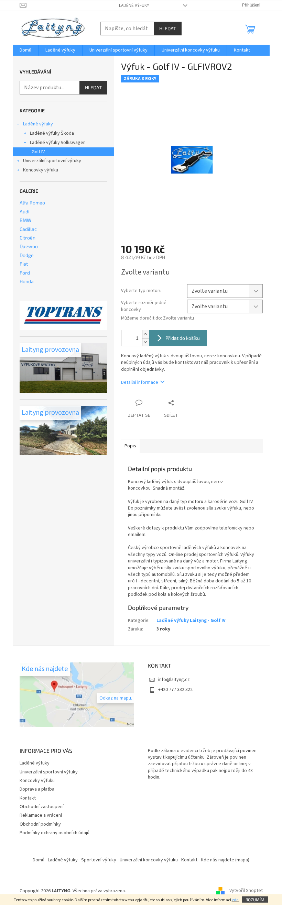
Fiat (24, 263)
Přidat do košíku (182, 338)
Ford (25, 272)
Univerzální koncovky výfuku (149, 860)
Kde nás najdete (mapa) (225, 860)
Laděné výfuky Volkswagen (58, 142)
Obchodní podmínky (40, 824)
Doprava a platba (37, 789)
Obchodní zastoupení (42, 806)
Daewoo (29, 246)
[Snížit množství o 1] (145, 342)
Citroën (27, 237)
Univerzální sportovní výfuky (52, 160)
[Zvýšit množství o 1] (145, 334)
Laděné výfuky (134, 5)
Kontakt (28, 798)
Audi (24, 211)
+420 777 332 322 (175, 689)
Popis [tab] (130, 446)
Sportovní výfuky (98, 860)
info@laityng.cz (174, 679)
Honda (27, 281)
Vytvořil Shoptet (246, 890)
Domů (38, 860)
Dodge (27, 255)
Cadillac (28, 229)
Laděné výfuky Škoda (52, 133)
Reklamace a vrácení (41, 815)
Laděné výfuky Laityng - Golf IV (191, 620)
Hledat (167, 28)
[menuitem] (25, 50)
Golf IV (38, 151)
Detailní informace (139, 382)
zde (235, 900)
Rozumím (255, 899)
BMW (25, 220)
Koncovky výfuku (40, 170)
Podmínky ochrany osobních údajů (54, 832)
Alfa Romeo (32, 202)
